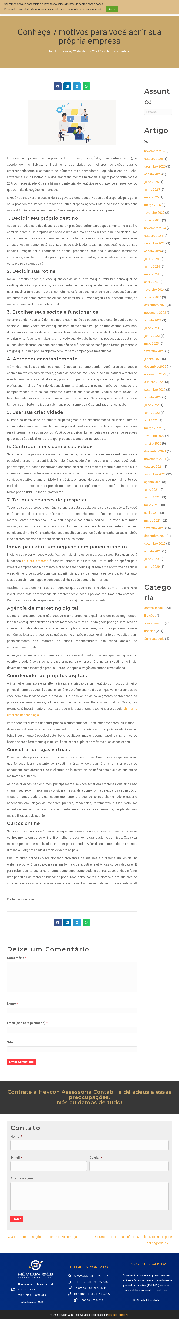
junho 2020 (152, 566)
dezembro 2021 (155, 451)
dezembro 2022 (155, 366)
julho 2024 (151, 259)
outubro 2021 (153, 466)
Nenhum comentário (115, 51)
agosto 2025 (153, 174)
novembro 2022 (155, 374)
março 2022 (152, 428)
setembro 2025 (155, 166)
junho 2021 (152, 497)
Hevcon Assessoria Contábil (77, 1092)
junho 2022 (152, 412)
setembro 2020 (155, 543)
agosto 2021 (153, 482)
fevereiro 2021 (154, 528)
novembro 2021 (155, 459)
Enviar (17, 1219)
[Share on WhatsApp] (86, 86)
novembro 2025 (155, 151)
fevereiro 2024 (154, 289)
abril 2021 (151, 513)
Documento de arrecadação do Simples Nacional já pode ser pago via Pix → (133, 1240)
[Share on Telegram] (77, 86)
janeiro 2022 (152, 443)
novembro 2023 (155, 312)
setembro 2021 (155, 474)
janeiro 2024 (152, 297)
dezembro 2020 (155, 536)
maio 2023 (151, 343)
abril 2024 (151, 282)
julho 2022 (151, 405)
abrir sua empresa (35, 561)
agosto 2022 (153, 397)
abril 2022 (151, 420)
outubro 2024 (153, 235)
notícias (149, 631)
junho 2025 (152, 189)
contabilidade (153, 608)
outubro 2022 (153, 382)
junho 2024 (152, 266)
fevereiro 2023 (154, 351)
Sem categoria (154, 638)
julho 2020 (151, 559)
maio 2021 (151, 505)
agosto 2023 (153, 320)
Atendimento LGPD (32, 1302)
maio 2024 (151, 274)
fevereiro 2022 (154, 436)
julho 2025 (151, 182)
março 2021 (152, 520)
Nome (12, 1003)
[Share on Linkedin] (67, 86)
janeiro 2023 (152, 359)
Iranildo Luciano (60, 51)
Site (10, 1042)
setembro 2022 (155, 389)
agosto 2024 (153, 251)
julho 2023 (151, 328)
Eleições (150, 615)
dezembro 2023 (155, 305)
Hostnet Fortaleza (118, 1314)
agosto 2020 (153, 551)
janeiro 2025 (152, 220)
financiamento (154, 623)
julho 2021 (151, 489)
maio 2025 (151, 197)
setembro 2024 (155, 243)
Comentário (16, 958)
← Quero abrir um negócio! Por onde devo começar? (43, 1237)
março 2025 (152, 205)
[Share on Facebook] (58, 86)
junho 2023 (152, 336)
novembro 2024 (155, 228)
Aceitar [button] (112, 9)
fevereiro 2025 (154, 212)
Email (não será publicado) (27, 1023)
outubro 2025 (153, 159)
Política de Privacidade (146, 1300)
